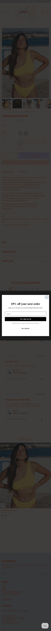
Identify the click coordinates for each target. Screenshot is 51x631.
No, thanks (25, 328)
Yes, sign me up (25, 319)
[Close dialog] (46, 297)
